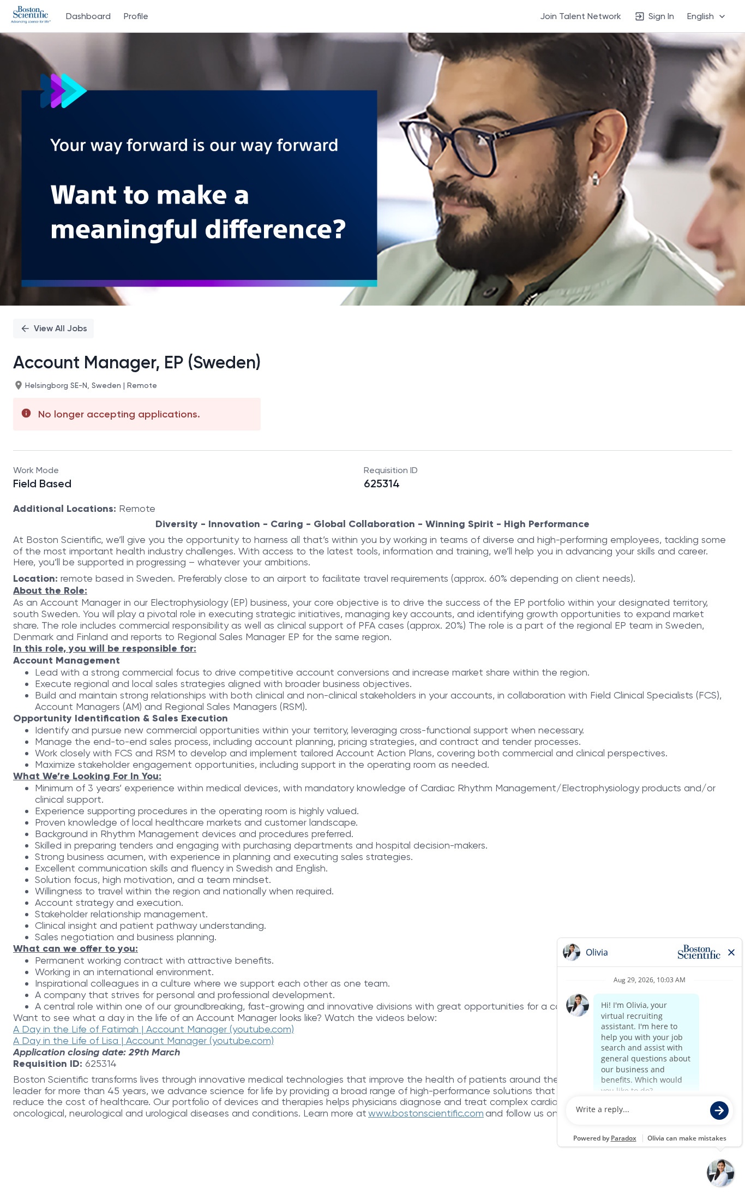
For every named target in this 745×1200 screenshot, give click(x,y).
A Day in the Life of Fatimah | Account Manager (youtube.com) (153, 1029)
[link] (31, 16)
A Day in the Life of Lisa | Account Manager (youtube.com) (143, 1040)
